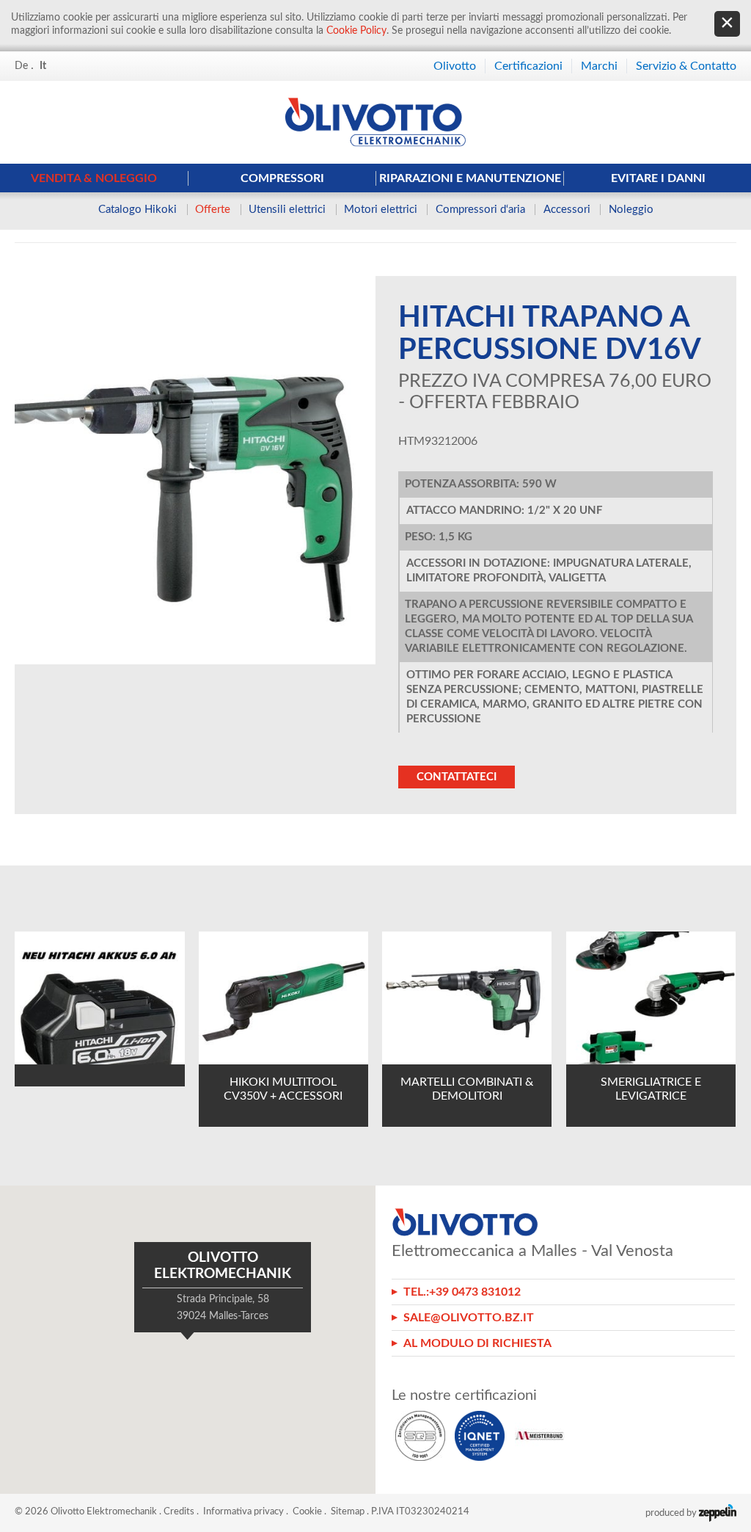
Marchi (599, 66)
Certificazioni (528, 66)
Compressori (282, 178)
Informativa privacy (243, 1512)
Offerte (212, 209)
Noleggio (631, 209)
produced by (672, 1513)
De (21, 66)
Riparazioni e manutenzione (470, 178)
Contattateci (457, 777)
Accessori (566, 209)
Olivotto (454, 66)
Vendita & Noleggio (94, 178)
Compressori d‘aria (480, 209)
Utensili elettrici (287, 209)
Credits (179, 1512)
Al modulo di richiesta (477, 1343)
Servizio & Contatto (686, 66)
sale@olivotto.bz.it (468, 1318)
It (43, 66)
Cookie (307, 1512)
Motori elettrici (380, 209)
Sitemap (347, 1512)
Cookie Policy (356, 31)
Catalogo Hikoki (137, 209)
